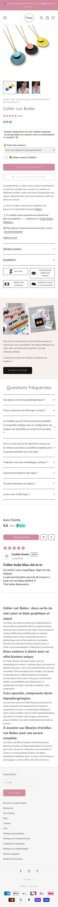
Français (27, 879)
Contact (7, 823)
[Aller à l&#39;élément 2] (22, 87)
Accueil (6, 99)
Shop (13, 99)
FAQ (5, 818)
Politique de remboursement (16, 838)
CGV (5, 828)
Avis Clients (8, 813)
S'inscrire (14, 793)
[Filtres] (43, 537)
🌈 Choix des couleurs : (15, 145)
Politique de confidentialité (15, 848)
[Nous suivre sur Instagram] (29, 871)
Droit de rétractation (13, 859)
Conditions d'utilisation (14, 843)
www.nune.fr (33, 886)
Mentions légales (11, 854)
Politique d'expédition (13, 833)
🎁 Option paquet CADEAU (22, 157)
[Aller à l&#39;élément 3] (35, 87)
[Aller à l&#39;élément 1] (9, 87)
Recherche (8, 808)
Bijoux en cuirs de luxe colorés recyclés (33, 99)
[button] (10, 115)
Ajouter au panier (29, 167)
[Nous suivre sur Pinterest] (37, 871)
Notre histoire (17, 370)
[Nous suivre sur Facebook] (20, 871)
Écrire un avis (21, 537)
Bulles (39, 209)
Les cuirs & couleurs (13, 231)
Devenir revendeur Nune (14, 803)
